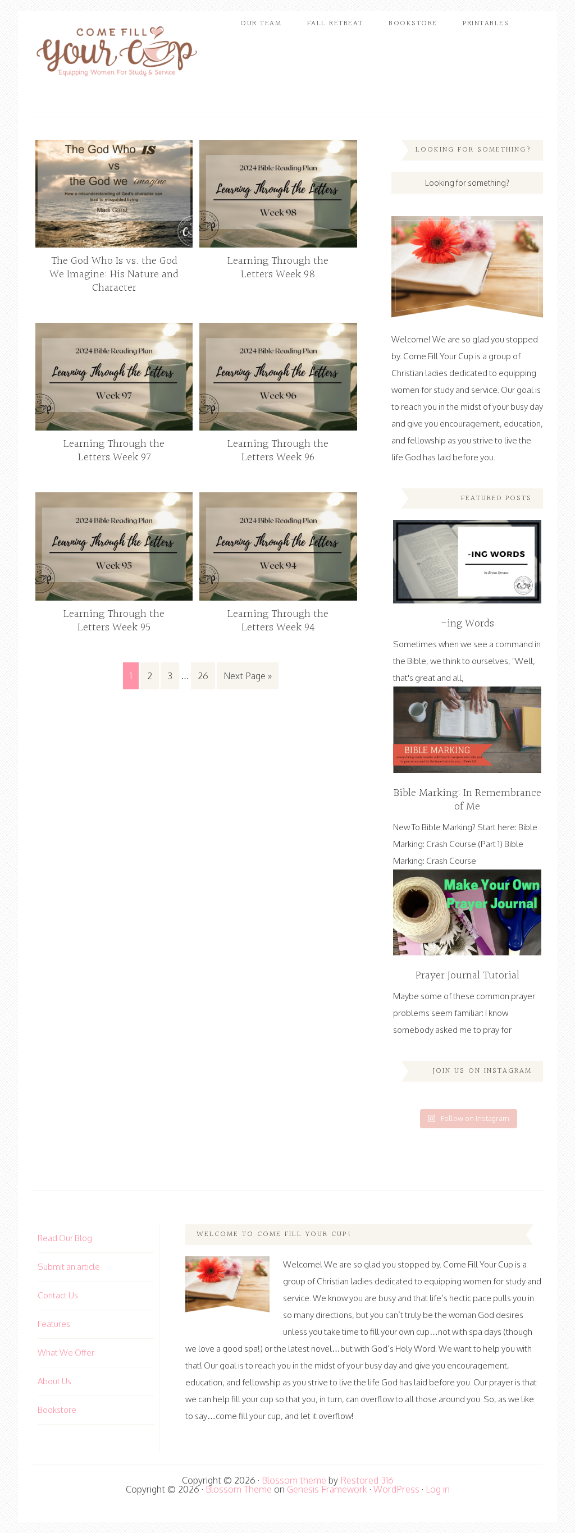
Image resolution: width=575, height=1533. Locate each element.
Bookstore (57, 1409)
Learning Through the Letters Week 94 (277, 621)
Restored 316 (367, 1480)
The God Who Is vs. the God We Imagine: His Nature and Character (114, 274)
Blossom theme (294, 1480)
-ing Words (467, 624)
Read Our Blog (65, 1238)
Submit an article (69, 1266)
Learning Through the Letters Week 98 (277, 267)
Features (54, 1324)
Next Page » (247, 675)
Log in (438, 1489)
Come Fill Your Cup (116, 53)
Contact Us (58, 1295)
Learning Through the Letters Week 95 (114, 621)
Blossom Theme (239, 1489)
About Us (54, 1381)
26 (203, 675)
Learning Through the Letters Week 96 (277, 450)
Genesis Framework (327, 1489)
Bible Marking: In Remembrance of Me (467, 800)
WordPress (396, 1489)
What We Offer (66, 1352)
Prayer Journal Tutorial (467, 976)
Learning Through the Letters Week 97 (114, 450)
